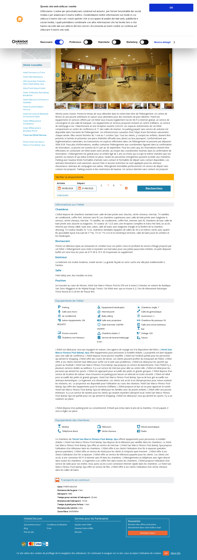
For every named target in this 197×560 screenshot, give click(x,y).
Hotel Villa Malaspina (33, 76)
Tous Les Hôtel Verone (34, 135)
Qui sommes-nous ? (32, 524)
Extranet (78, 532)
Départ (81, 183)
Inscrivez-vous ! (147, 532)
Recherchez (154, 188)
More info (176, 553)
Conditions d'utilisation (57, 524)
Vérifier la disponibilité (69, 177)
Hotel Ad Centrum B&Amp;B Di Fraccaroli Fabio (35, 115)
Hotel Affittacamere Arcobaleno (32, 122)
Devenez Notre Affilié (84, 528)
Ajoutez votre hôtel (83, 524)
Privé (49, 528)
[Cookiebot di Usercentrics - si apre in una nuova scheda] (19, 42)
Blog (26, 528)
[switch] (88, 42)
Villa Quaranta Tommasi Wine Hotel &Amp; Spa (34, 82)
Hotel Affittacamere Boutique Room (32, 129)
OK (171, 7)
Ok (166, 553)
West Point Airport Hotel (34, 88)
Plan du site (29, 532)
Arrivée (61, 183)
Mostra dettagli (162, 42)
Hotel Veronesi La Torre (34, 72)
